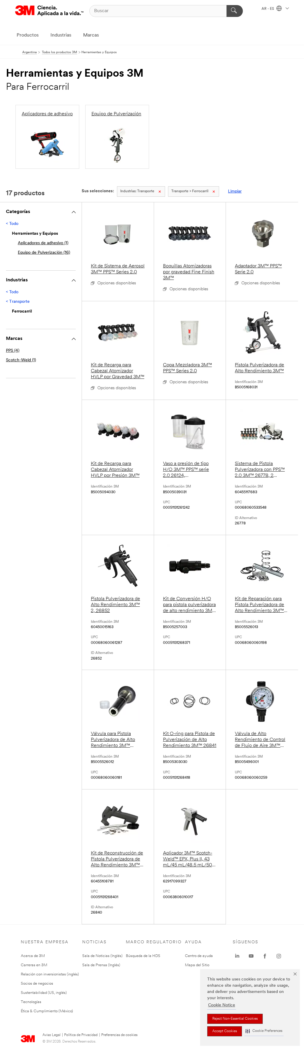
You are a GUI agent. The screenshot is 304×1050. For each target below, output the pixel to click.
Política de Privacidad (81, 1035)
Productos (28, 35)
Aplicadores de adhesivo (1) (43, 243)
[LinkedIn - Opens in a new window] (237, 956)
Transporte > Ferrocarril (189, 191)
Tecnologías (31, 1002)
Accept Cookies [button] (224, 1031)
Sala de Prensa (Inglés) (101, 965)
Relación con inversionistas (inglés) (50, 974)
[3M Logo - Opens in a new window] (49, 10)
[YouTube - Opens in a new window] (251, 956)
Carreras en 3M (34, 965)
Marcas (91, 35)
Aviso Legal (51, 1035)
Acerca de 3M (33, 956)
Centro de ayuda (199, 956)
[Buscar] (235, 11)
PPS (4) (12, 351)
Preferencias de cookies (119, 1035)
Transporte (137, 191)
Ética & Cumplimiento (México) (47, 1011)
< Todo (12, 224)
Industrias (60, 35)
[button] (264, 1031)
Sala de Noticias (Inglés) (102, 956)
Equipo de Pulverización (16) (44, 252)
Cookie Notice (221, 1005)
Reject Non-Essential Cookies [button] (235, 1019)
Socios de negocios (37, 984)
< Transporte (18, 301)
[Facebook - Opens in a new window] (264, 956)
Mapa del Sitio (197, 965)
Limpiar (235, 191)
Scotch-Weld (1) (21, 360)
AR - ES (268, 9)
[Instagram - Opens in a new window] (278, 956)
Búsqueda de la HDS (143, 956)
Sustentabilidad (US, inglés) (44, 993)
